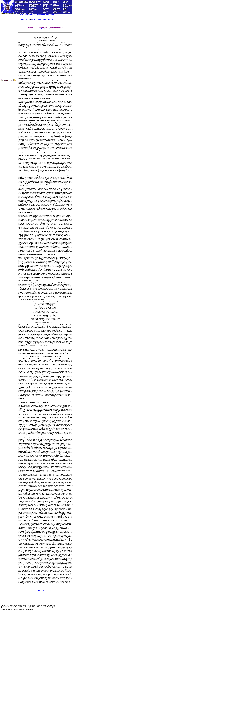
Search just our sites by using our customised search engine (36, 14)
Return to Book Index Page (45, 590)
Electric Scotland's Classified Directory (42, 19)
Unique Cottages (25, 19)
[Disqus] (28, 633)
